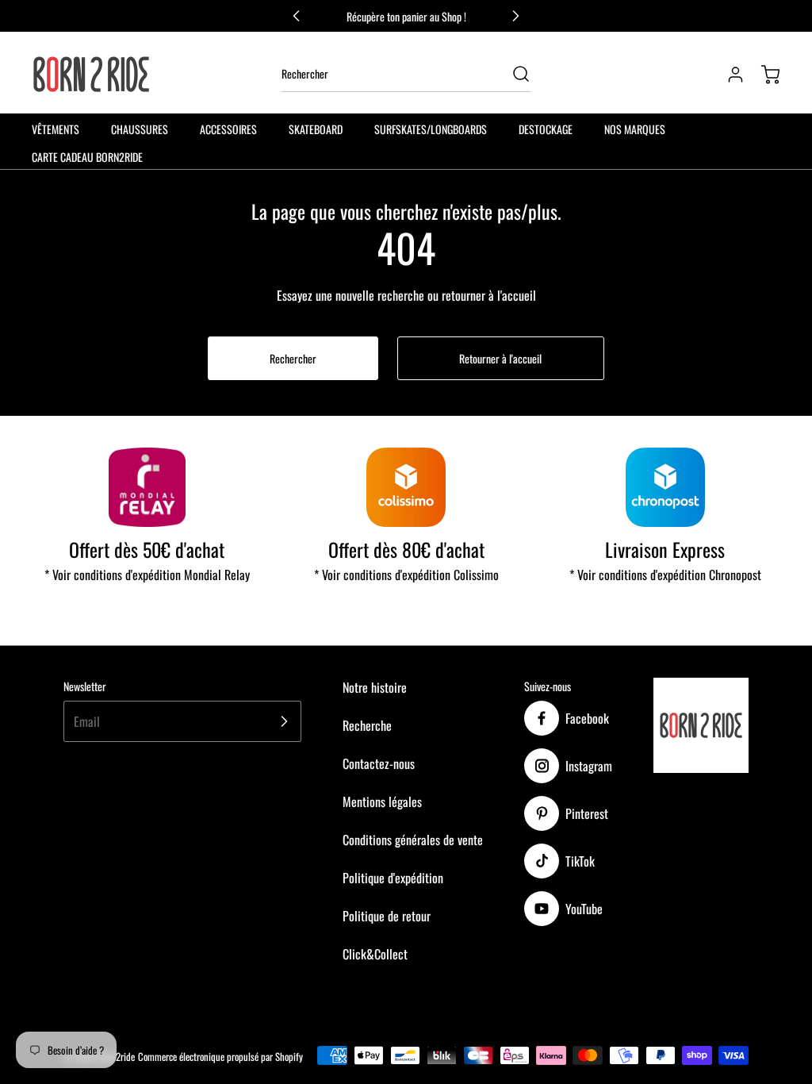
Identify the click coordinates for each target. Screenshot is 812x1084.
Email (87, 721)
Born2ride (116, 1056)
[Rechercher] (513, 73)
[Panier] (762, 74)
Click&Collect (375, 953)
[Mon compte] (727, 74)
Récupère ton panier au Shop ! (406, 16)
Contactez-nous (379, 763)
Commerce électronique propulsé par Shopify (220, 1056)
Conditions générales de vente (413, 839)
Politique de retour (387, 915)
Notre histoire (375, 687)
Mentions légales (382, 801)
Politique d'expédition (393, 877)
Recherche (367, 725)
